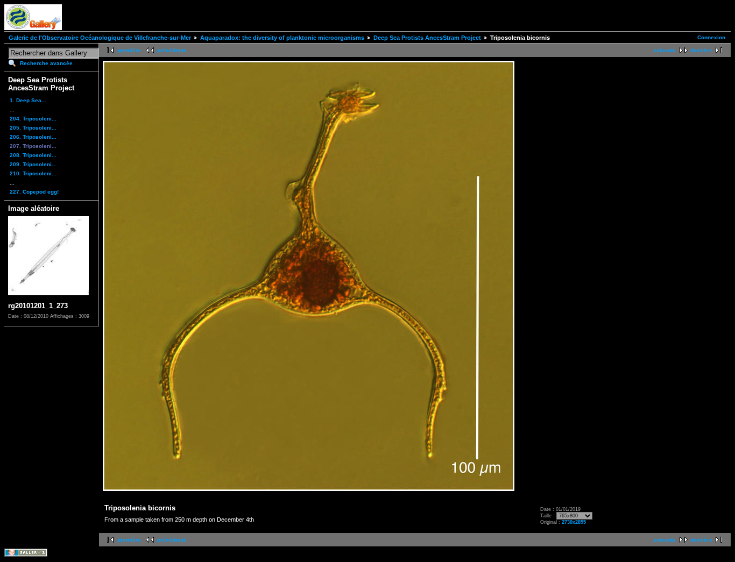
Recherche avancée (46, 63)
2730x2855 (574, 522)
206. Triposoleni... (33, 137)
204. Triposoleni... (33, 119)
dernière (701, 50)
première (129, 50)
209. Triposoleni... (33, 164)
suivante (664, 50)
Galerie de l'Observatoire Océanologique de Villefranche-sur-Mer (100, 37)
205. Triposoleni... (33, 128)
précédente (172, 50)
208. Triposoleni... (33, 155)
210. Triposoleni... (33, 173)
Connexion (711, 37)
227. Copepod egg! (34, 192)
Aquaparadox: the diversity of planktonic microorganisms (282, 37)
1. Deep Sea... (28, 100)
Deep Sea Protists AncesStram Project (427, 37)
